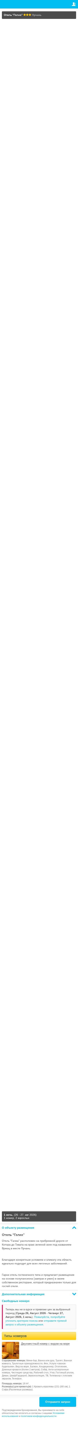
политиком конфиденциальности (38, 1416)
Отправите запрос (57, 1401)
